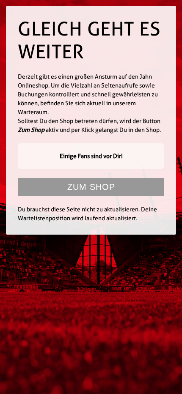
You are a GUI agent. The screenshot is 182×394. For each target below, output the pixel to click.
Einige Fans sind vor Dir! (91, 156)
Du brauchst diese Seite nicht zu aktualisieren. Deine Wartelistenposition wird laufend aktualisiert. (87, 214)
